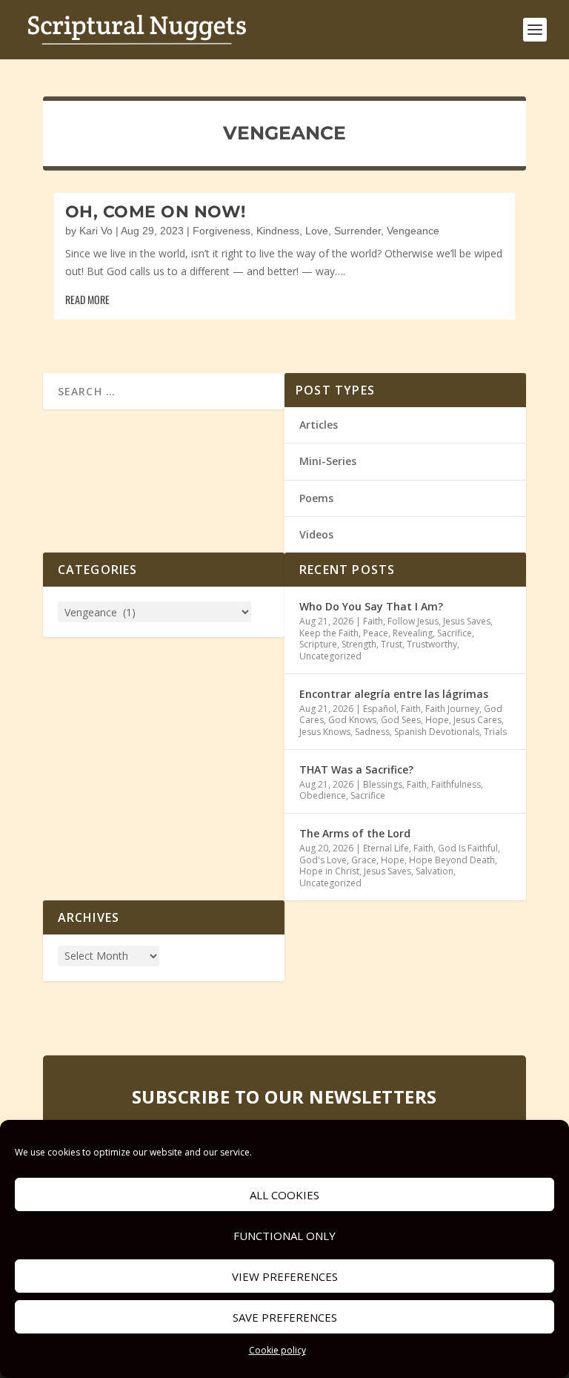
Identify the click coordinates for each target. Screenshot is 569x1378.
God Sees (401, 719)
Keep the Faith (329, 633)
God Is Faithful (468, 848)
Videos (316, 534)
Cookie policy (277, 1350)
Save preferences (285, 1317)
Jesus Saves (466, 621)
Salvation (434, 871)
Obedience (322, 795)
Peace (375, 633)
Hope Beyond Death (452, 860)
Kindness (277, 231)
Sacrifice (454, 633)
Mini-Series (327, 461)
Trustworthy (432, 644)
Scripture (318, 644)
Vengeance (413, 231)
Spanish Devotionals (436, 731)
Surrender (357, 231)
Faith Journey (452, 708)
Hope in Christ (329, 871)
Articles (318, 425)
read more (87, 299)
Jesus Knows (324, 731)
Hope (437, 719)
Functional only (284, 1235)
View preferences (285, 1276)
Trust (391, 644)
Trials (495, 731)
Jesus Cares (477, 719)
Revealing (413, 633)
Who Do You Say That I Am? (371, 606)
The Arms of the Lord (354, 833)
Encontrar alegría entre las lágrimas (393, 694)
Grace (363, 860)
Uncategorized (330, 656)
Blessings (382, 784)
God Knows (352, 719)
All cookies (284, 1194)
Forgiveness (221, 231)
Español (379, 708)
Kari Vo (96, 231)
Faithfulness (456, 784)
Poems (316, 498)
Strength (359, 644)
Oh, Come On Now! (155, 212)
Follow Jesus (413, 621)
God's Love (323, 860)
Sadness (372, 731)
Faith (373, 621)
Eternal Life (386, 848)
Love (316, 231)
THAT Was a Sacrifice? (356, 769)
